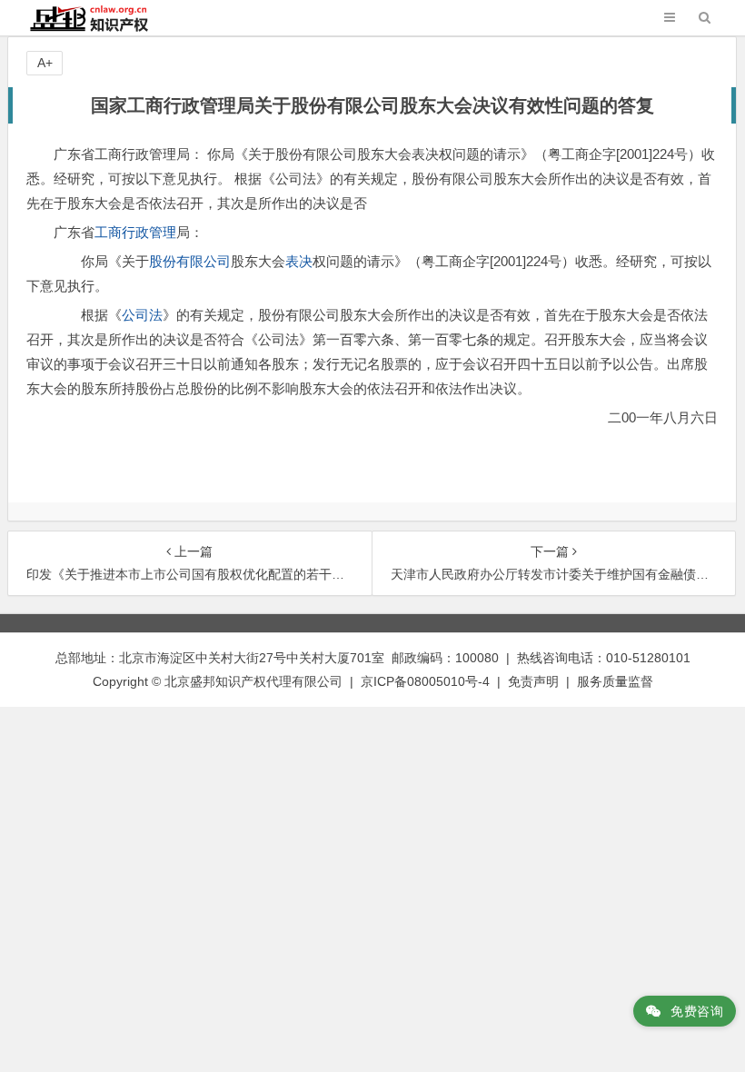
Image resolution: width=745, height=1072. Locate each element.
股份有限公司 (190, 261)
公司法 (142, 315)
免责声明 (533, 681)
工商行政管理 (135, 232)
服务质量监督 (615, 681)
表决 (299, 261)
